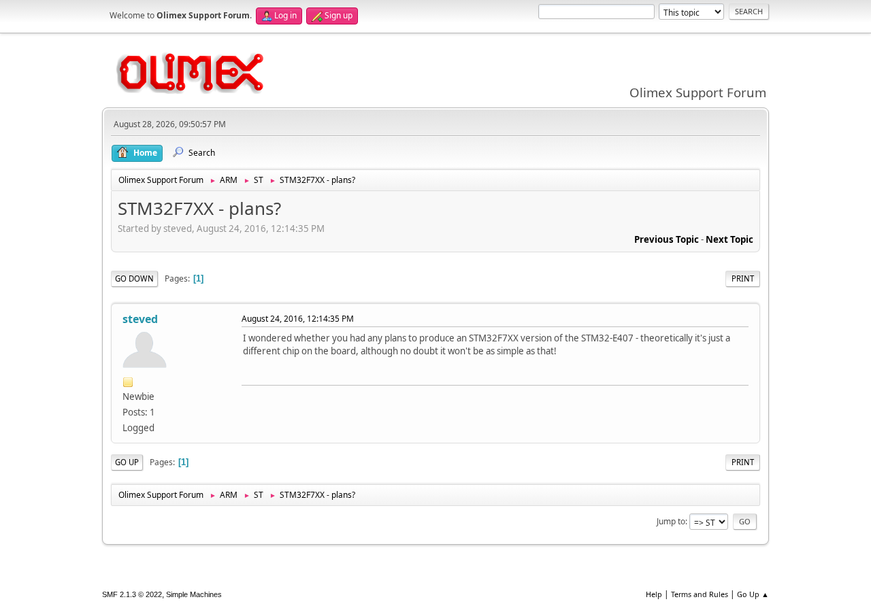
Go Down (134, 278)
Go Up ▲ (753, 594)
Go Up (127, 462)
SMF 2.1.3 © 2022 (132, 594)
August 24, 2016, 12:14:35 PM (298, 318)
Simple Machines (194, 594)
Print (743, 278)
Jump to (671, 521)
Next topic (729, 239)
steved (140, 318)
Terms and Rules (699, 594)
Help (654, 594)
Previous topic (666, 239)
